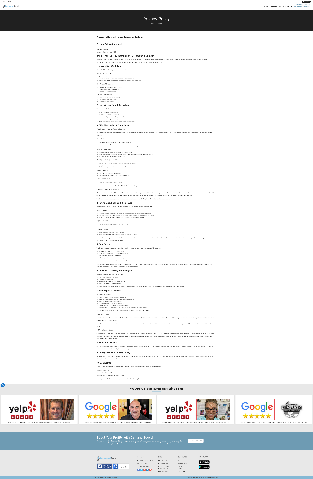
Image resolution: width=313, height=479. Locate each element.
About (3, 1)
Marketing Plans (286, 6)
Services (273, 6)
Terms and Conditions (200, 477)
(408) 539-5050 (196, 441)
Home (266, 6)
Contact (9, 1)
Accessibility (191, 477)
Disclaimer (208, 477)
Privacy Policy (159, 23)
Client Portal (306, 1)
